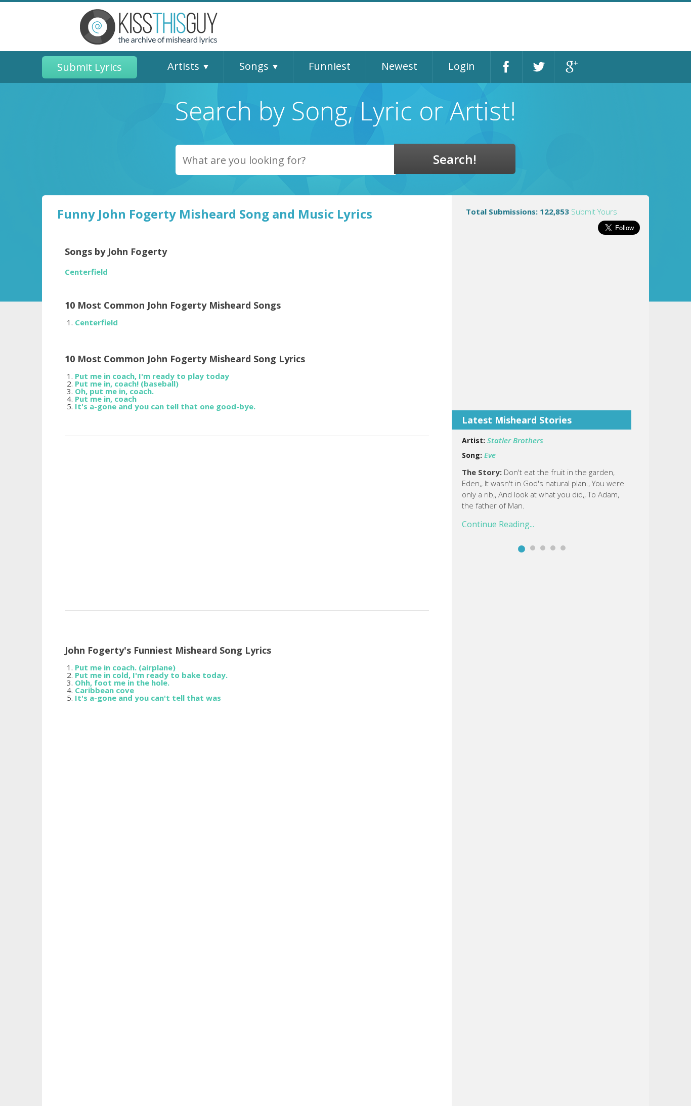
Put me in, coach (106, 399)
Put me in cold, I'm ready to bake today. (151, 675)
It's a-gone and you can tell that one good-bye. (165, 406)
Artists (183, 66)
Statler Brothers (515, 440)
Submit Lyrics (89, 67)
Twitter (538, 67)
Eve (490, 455)
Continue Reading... (498, 524)
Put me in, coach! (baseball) (127, 383)
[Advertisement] (550, 329)
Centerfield (86, 272)
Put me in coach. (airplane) (125, 667)
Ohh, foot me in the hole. (122, 682)
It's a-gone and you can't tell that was (148, 698)
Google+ (570, 67)
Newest (399, 66)
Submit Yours (594, 211)
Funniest (330, 66)
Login (461, 66)
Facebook (506, 67)
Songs (254, 66)
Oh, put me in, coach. (114, 391)
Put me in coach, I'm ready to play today (152, 376)
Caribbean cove (104, 690)
